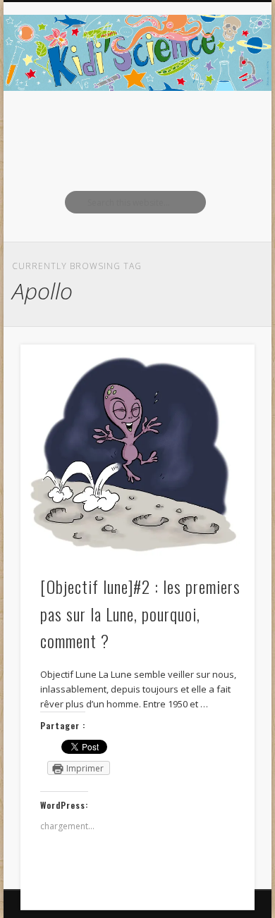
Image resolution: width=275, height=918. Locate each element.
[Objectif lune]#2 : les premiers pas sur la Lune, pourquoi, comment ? (140, 613)
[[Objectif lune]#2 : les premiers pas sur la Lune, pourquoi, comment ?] (137, 452)
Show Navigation (220, 126)
